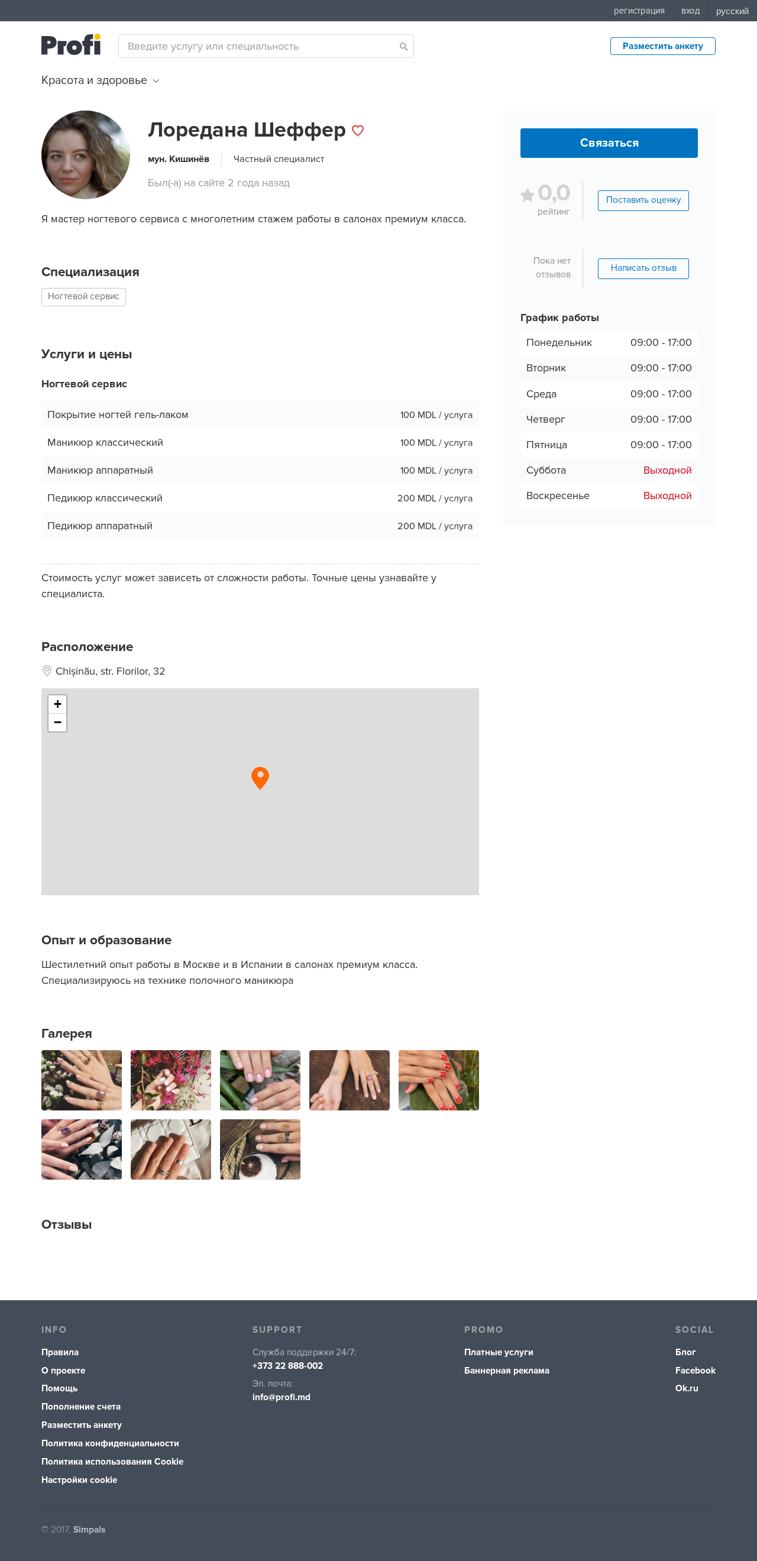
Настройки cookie (79, 1480)
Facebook (695, 1371)
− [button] (58, 722)
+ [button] (58, 704)
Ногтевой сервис (83, 296)
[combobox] (266, 46)
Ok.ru (686, 1388)
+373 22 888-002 (288, 1366)
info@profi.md (281, 1397)
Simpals (89, 1530)
